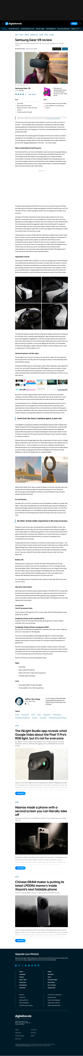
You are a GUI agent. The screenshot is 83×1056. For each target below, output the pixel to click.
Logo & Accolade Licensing (26, 1005)
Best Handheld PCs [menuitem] (51, 29)
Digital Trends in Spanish (54, 1002)
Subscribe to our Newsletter (54, 994)
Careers (16, 1029)
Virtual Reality (43, 717)
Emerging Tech (25, 714)
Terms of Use (18, 1038)
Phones (21, 972)
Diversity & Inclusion (19, 1035)
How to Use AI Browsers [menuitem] (63, 29)
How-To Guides (52, 985)
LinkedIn (35, 965)
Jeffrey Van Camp (20, 49)
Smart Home (22, 982)
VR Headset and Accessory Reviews (57, 717)
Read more (20, 793)
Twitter (22, 965)
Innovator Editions (61, 152)
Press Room (33, 1032)
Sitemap (32, 1035)
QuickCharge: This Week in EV (22, 717)
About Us (21, 994)
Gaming (33, 714)
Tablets (49, 972)
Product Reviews (57, 714)
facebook (25, 703)
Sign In (74, 23)
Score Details (32, 94)
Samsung (34, 717)
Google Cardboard (29, 143)
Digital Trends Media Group (24, 1045)
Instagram (19, 965)
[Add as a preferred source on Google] (56, 48)
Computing (22, 974)
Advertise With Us (23, 1000)
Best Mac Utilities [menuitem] (40, 29)
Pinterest (32, 965)
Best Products (51, 982)
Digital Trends (10, 26)
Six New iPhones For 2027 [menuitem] (27, 29)
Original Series (51, 988)
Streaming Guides (52, 980)
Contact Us (22, 997)
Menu (3, 23)
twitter (28, 703)
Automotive (22, 988)
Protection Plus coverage (47, 595)
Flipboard (38, 965)
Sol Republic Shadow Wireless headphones (29, 627)
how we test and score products (53, 118)
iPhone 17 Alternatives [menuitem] (77, 29)
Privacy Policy (34, 1029)
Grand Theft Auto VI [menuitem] (14, 29)
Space (49, 977)
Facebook (16, 965)
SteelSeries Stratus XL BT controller (27, 618)
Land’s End (28, 425)
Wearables (50, 974)
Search (80, 23)
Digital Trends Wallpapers (54, 1000)
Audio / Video (23, 980)
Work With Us (18, 1032)
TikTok (29, 965)
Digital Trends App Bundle (54, 1005)
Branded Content (52, 997)
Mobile (39, 714)
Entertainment (23, 985)
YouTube (26, 965)
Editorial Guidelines (24, 1002)
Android (17, 714)
